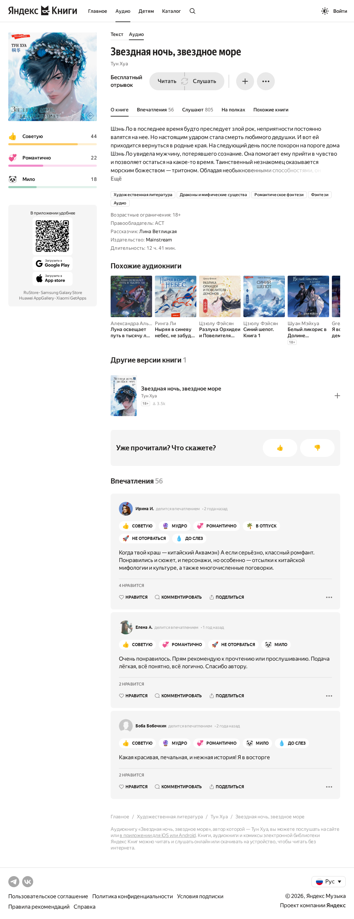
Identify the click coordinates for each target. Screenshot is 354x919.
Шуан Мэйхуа (303, 323)
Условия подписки (200, 896)
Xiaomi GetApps (71, 298)
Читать (167, 81)
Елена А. (144, 627)
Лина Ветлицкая (158, 231)
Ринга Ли (165, 323)
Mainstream (159, 239)
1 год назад (213, 627)
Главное (97, 11)
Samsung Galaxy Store (61, 292)
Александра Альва (132, 323)
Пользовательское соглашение (48, 896)
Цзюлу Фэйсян (216, 323)
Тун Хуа (119, 63)
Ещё (116, 178)
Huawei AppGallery (36, 298)
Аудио (122, 11)
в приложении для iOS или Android (158, 835)
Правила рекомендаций (38, 906)
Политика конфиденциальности (132, 896)
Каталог (171, 11)
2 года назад (215, 508)
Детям (146, 11)
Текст (117, 34)
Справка (84, 906)
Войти (340, 11)
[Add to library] (337, 395)
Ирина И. (145, 508)
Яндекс (336, 905)
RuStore (31, 292)
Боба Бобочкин (151, 726)
